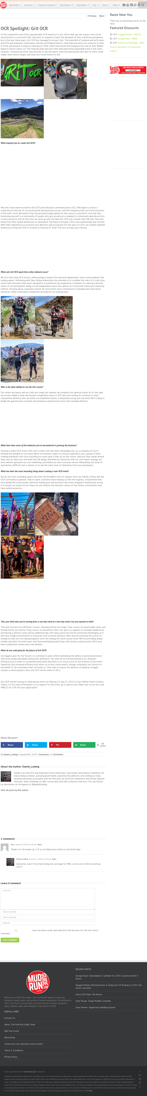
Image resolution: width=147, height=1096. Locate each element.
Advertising (9, 1037)
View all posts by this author (14, 790)
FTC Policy (88, 1091)
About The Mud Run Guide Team (19, 1024)
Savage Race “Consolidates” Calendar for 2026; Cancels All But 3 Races (107, 977)
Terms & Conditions (13, 1050)
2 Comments (57, 754)
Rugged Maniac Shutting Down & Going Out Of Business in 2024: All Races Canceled (109, 986)
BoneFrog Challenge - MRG (131, 42)
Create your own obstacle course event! (23, 1043)
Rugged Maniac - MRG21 (129, 34)
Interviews (44, 754)
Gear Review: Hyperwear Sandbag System (95, 1007)
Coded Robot (28, 1072)
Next (101, 15)
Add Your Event (11, 1030)
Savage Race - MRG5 (128, 38)
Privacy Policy (10, 1056)
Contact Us (9, 1017)
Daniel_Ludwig (11, 754)
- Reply (39, 844)
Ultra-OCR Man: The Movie (89, 994)
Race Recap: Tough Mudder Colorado (93, 1000)
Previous (92, 15)
